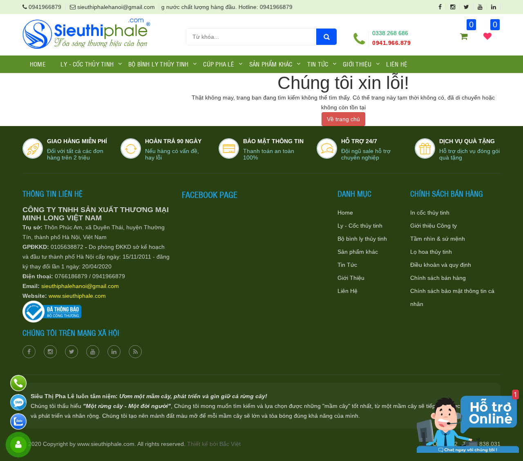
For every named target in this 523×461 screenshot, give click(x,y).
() (494, 28)
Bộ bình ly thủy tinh (362, 238)
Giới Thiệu (350, 278)
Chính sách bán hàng (438, 278)
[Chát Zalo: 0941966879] (19, 421)
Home (38, 64)
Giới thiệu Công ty (433, 225)
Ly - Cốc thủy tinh (359, 225)
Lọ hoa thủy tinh (431, 251)
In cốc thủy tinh (429, 212)
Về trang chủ (343, 119)
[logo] (86, 22)
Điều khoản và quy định (440, 265)
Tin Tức (347, 265)
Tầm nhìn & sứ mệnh (437, 238)
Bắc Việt (230, 444)
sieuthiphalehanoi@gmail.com (80, 286)
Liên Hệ (396, 64)
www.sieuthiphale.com (77, 296)
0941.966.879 (391, 43)
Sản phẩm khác (357, 251)
